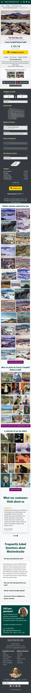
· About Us (4, 664)
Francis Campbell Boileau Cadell (10, 8)
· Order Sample (20, 662)
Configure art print (17, 52)
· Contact (4, 653)
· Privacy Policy (5, 659)
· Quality (18, 657)
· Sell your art (19, 655)
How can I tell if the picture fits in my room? (15, 584)
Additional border (6, 99)
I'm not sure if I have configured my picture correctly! (14, 597)
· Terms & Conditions (6, 657)
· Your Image (19, 653)
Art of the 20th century (16, 6)
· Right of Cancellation (7, 661)
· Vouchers (19, 661)
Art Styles (8, 6)
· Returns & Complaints (7, 662)
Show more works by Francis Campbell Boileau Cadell (15, 426)
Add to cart (16, 188)
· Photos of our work (21, 659)
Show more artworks (15, 489)
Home (2, 6)
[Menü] (1, 2)
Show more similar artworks (15, 362)
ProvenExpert (10, 529)
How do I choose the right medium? (14, 591)
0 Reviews (18, 85)
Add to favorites (23, 82)
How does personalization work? (13, 559)
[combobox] (15, 101)
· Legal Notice (5, 655)
